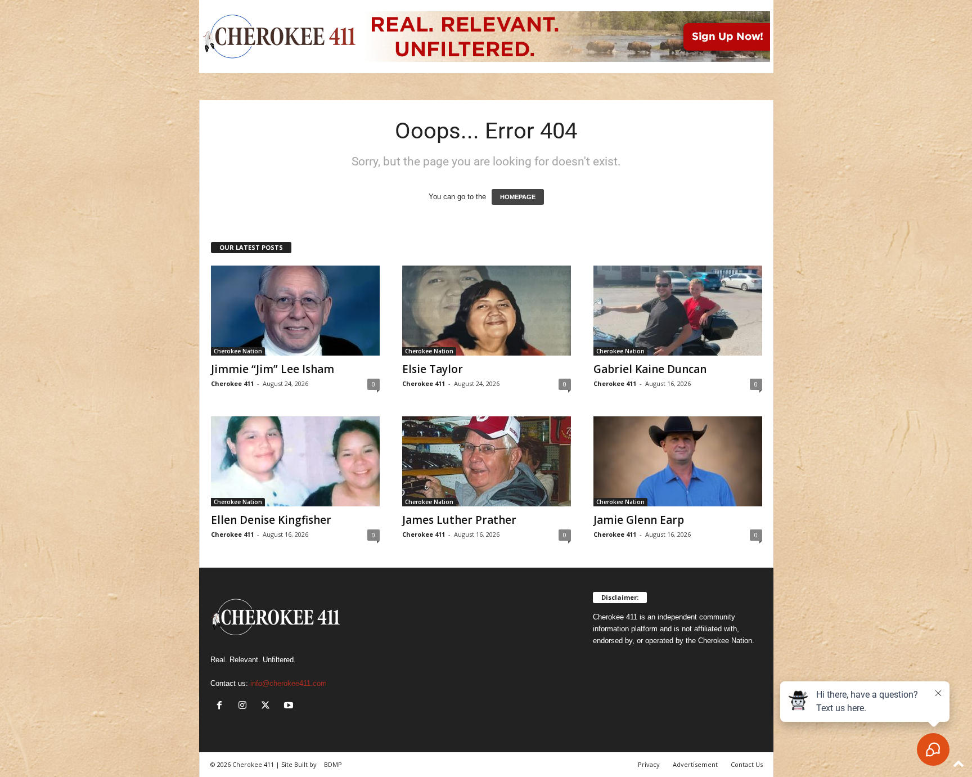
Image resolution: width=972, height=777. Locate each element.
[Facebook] (221, 706)
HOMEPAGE (518, 197)
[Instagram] (244, 706)
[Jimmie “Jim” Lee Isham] (295, 311)
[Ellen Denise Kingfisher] (295, 461)
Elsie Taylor (432, 369)
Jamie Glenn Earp (638, 520)
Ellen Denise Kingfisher (271, 520)
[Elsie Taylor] (486, 311)
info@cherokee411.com (288, 683)
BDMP (333, 764)
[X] (268, 706)
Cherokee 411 (232, 383)
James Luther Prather (459, 520)
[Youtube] (290, 706)
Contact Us (747, 764)
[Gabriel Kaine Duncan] (677, 311)
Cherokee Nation (238, 351)
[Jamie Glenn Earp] (677, 461)
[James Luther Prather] (486, 461)
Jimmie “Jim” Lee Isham (272, 369)
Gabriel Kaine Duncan (649, 369)
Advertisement (695, 764)
